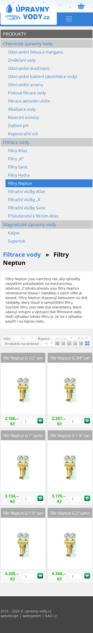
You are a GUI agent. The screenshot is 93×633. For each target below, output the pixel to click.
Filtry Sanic (18, 167)
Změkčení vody (22, 60)
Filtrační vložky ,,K (24, 199)
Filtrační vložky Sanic (27, 208)
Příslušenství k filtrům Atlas (33, 216)
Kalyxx (14, 233)
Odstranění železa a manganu (35, 52)
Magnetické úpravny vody (29, 224)
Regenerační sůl (23, 134)
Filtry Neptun (20, 183)
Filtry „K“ (16, 159)
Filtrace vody (16, 142)
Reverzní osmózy (23, 117)
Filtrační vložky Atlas (26, 191)
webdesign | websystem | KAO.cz (28, 615)
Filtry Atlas (17, 150)
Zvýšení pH (18, 125)
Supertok (16, 241)
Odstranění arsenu (25, 84)
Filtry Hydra (19, 175)
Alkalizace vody (22, 109)
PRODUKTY (14, 34)
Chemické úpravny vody (28, 44)
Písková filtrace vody (27, 93)
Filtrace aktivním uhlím (29, 101)
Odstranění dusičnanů (29, 68)
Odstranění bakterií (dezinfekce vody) (42, 76)
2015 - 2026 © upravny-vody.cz (26, 611)
